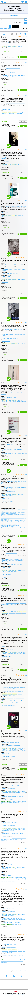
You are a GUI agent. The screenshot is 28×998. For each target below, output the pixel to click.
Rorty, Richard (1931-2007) (15, 613)
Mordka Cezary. (5, 161)
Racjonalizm (5, 793)
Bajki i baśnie (12, 868)
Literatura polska (6, 276)
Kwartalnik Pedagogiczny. (18, 924)
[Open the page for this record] (14, 140)
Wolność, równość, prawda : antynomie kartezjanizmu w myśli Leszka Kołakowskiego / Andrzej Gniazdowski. (13, 521)
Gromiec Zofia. (7, 649)
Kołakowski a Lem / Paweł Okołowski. (9, 517)
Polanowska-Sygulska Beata (10, 687)
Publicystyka (5, 282)
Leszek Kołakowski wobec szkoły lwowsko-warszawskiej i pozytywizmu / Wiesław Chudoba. (14, 510)
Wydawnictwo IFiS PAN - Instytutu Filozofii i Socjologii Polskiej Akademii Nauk (13, 603)
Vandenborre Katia (6, 861)
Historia (4, 284)
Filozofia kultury (11, 113)
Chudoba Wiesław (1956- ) (9, 822)
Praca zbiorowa (5, 498)
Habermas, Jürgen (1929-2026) (9, 611)
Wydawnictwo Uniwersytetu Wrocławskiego (15, 103)
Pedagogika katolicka (13, 750)
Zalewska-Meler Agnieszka (10, 742)
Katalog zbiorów (14, 15)
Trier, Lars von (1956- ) (14, 749)
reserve (23, 56)
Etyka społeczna (21, 75)
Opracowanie (8, 574)
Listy (3, 574)
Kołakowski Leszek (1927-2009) (9, 334)
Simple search (3, 28)
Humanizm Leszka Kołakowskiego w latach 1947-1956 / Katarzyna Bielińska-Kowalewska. (13, 513)
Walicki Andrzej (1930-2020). (12, 560)
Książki (3, 491)
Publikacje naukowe (10, 491)
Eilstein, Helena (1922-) (8, 867)
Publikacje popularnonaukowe (13, 745)
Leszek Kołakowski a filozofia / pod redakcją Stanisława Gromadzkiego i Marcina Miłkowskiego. (13, 802)
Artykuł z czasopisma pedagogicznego (16, 919)
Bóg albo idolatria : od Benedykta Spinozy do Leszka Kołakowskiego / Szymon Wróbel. (13, 523)
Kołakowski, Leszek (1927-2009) (9, 75)
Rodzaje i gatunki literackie (8, 870)
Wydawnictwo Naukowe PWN (13, 68)
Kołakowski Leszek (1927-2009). (9, 269)
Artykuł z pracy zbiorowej (7, 698)
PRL (12, 571)
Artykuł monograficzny (7, 918)
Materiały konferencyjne (7, 615)
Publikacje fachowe (11, 864)
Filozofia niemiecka (13, 951)
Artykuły (4, 691)
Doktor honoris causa (11, 653)
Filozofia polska (9, 495)
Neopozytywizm (21, 829)
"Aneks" (7, 42)
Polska (23, 279)
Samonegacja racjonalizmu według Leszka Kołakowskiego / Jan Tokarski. (10, 526)
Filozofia (20, 46)
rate (26, 36)
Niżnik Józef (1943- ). (10, 609)
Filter (4, 34)
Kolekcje (9, 28)
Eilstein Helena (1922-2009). (8, 72)
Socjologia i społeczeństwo (20, 700)
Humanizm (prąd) (17, 792)
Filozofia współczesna (7, 792)
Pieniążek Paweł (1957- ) (9, 944)
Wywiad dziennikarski (19, 698)
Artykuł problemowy (6, 796)
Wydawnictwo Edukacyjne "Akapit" (12, 737)
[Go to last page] (25, 34)
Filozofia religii (10, 76)
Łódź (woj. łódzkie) (21, 653)
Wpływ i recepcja (19, 870)
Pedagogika (4, 915)
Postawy (8, 571)
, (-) (9, 46)
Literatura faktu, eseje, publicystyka (10, 273)
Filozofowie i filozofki (6, 695)
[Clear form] (23, 29)
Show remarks (4, 82)
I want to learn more (8, 994)
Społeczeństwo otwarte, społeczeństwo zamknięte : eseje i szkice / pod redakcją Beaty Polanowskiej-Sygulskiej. (13, 704)
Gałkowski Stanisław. (8, 908)
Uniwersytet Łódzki (22, 652)
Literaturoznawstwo (10, 756)
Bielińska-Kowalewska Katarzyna (11, 785)
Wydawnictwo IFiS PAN (11, 553)
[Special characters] (26, 29)
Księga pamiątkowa (6, 656)
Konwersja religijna (21, 401)
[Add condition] (10, 26)
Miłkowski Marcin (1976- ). (14, 488)
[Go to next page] (21, 34)
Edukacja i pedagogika (7, 922)
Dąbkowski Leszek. (6, 109)
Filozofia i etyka (5, 501)
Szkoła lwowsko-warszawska (8, 830)
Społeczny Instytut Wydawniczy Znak (13, 264)
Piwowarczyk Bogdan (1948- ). (9, 397)
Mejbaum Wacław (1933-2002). (9, 449)
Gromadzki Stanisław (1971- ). (11, 487)
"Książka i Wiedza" (10, 444)
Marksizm (4, 76)
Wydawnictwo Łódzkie (9, 645)
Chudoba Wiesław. (6, 212)
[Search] (15, 26)
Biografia (4, 219)
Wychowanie (11, 915)
